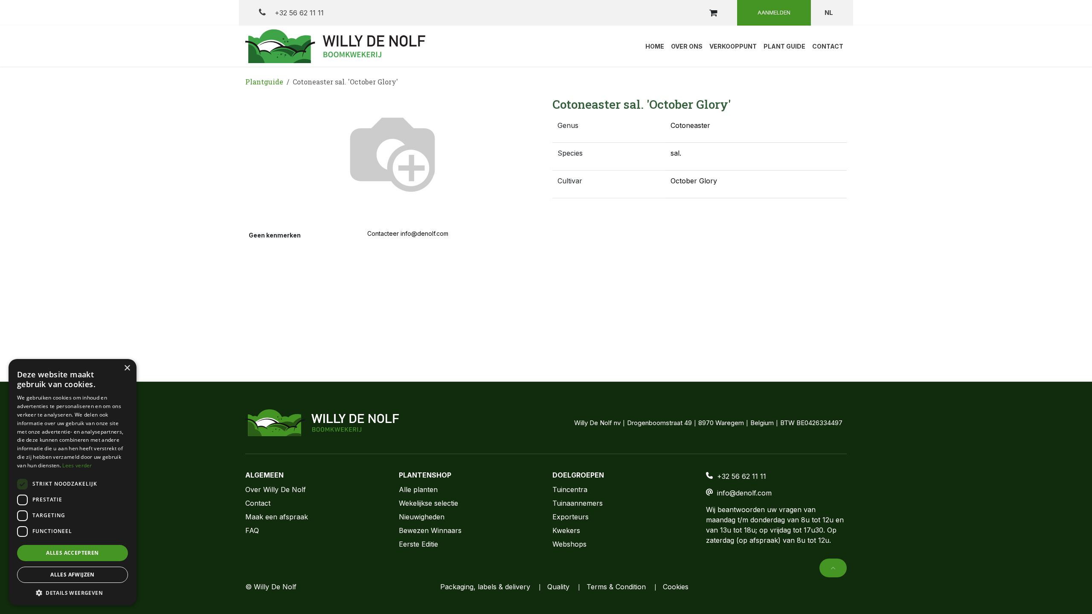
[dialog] (72, 482)
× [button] (127, 368)
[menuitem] (655, 46)
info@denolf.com (744, 493)
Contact (257, 503)
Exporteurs (570, 517)
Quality (558, 586)
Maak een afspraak (276, 517)
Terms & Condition (616, 586)
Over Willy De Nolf (275, 489)
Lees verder (77, 465)
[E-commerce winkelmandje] (713, 13)
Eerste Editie (418, 544)
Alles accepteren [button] (72, 552)
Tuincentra (569, 489)
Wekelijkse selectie (428, 503)
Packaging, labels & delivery (485, 586)
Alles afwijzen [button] (72, 574)
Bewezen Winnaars (430, 530)
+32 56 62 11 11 (298, 13)
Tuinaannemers (577, 503)
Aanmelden (774, 12)
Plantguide (264, 81)
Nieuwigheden (421, 517)
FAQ (252, 530)
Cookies (675, 586)
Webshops (569, 544)
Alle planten (418, 489)
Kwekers (566, 530)
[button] (833, 568)
